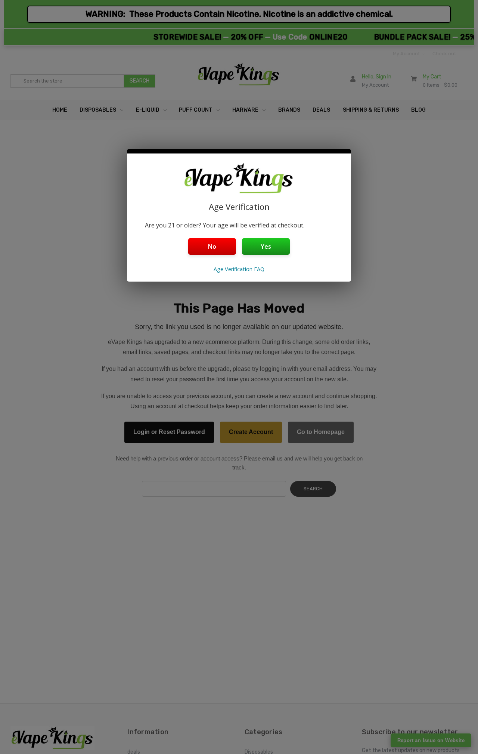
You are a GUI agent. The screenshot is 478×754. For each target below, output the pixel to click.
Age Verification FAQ (239, 269)
